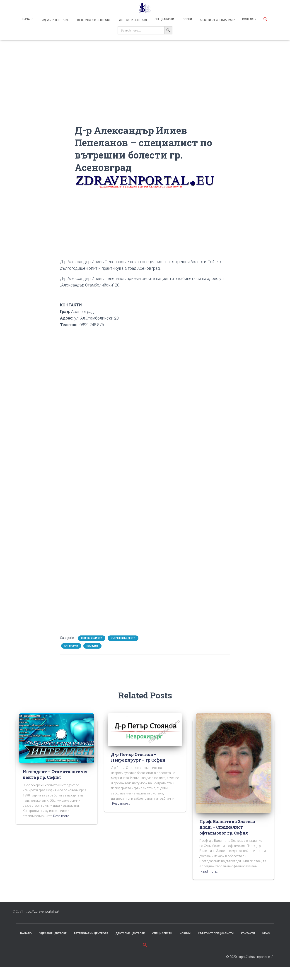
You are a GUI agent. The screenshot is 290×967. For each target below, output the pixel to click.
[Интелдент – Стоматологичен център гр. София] (56, 738)
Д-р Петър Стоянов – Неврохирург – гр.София (138, 757)
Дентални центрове (133, 20)
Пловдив (92, 646)
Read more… (62, 816)
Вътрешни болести (123, 638)
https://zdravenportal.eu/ (41, 911)
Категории (71, 646)
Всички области (91, 638)
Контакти (249, 19)
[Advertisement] (145, 92)
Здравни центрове (55, 20)
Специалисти (164, 19)
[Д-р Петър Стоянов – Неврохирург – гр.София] (145, 729)
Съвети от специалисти (217, 20)
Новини (186, 19)
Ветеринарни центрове (94, 20)
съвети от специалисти (216, 933)
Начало (28, 19)
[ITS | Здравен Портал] (145, 8)
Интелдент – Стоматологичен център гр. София (56, 774)
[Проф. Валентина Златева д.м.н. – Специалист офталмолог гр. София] (233, 763)
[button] (265, 20)
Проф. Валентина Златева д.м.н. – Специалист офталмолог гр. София (227, 827)
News (266, 933)
